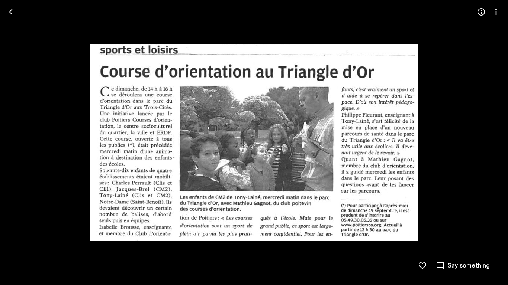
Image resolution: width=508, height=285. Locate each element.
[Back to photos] (12, 12)
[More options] (496, 11)
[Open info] (481, 11)
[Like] (422, 265)
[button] (20, 142)
